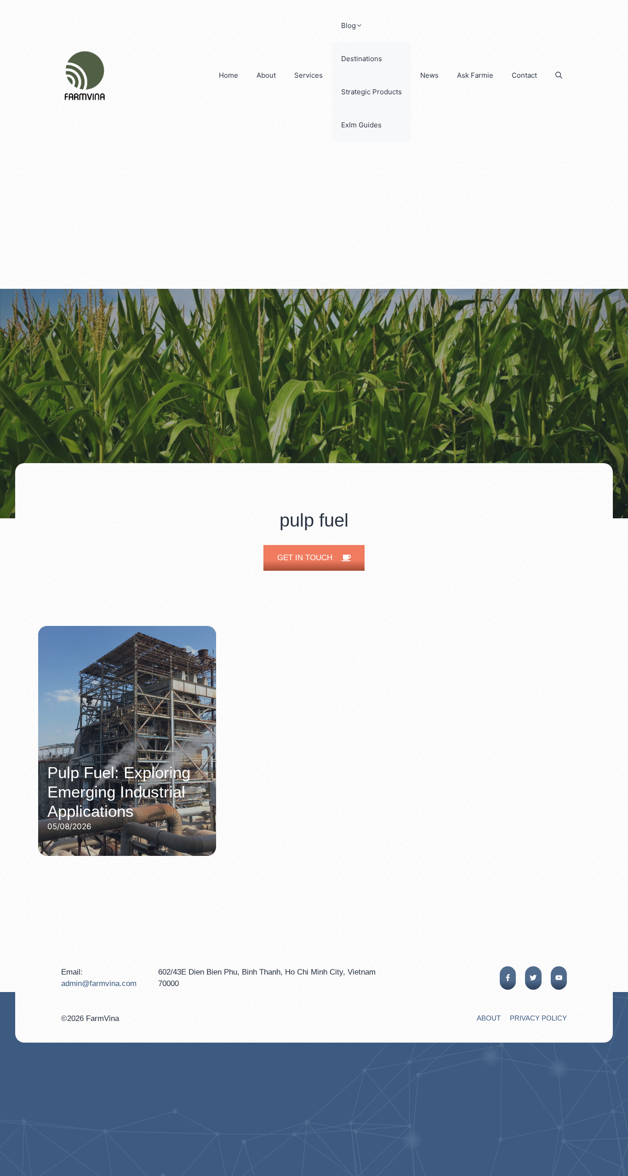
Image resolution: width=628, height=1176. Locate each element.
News (429, 75)
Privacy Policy (538, 1018)
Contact (524, 75)
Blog (348, 25)
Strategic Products (371, 91)
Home (228, 75)
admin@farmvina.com (99, 983)
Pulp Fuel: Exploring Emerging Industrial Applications (118, 791)
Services (308, 75)
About (266, 75)
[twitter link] (533, 978)
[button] (558, 75)
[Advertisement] (314, 219)
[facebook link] (508, 978)
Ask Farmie (475, 75)
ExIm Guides (361, 124)
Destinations (361, 58)
